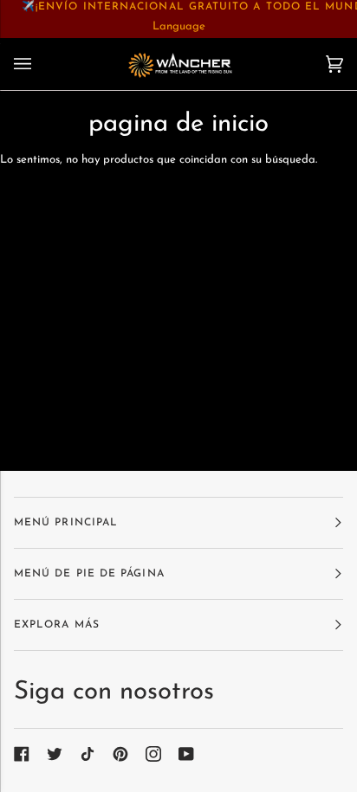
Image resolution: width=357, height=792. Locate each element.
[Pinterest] (120, 754)
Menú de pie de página (89, 574)
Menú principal (66, 523)
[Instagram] (153, 754)
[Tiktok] (87, 754)
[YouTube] (186, 754)
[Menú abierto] (40, 64)
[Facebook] (21, 754)
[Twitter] (54, 754)
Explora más (57, 625)
